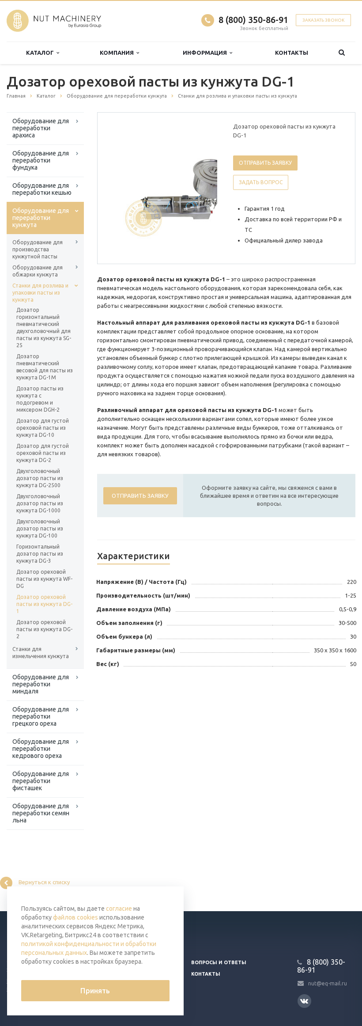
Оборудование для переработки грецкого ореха (40, 716)
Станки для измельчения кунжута (40, 652)
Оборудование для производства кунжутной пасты (37, 249)
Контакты (291, 52)
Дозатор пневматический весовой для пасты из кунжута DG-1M (44, 366)
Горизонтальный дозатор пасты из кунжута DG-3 (39, 554)
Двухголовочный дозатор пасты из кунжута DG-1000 (39, 503)
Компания (118, 52)
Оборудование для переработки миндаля (40, 684)
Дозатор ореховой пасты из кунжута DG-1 (44, 604)
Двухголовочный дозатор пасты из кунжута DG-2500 (39, 478)
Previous (122, 188)
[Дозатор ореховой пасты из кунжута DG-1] (178, 189)
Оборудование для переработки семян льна (40, 813)
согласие (119, 908)
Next (204, 188)
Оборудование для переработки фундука (40, 160)
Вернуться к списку (44, 882)
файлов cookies (75, 917)
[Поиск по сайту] (341, 53)
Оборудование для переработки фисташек (40, 780)
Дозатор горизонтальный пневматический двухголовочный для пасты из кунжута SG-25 (43, 327)
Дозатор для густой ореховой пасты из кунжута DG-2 (42, 453)
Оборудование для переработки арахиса (40, 128)
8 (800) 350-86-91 (253, 20)
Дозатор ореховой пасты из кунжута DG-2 (44, 629)
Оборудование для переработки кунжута (40, 217)
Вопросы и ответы (218, 962)
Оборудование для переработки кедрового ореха (40, 748)
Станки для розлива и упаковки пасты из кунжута (40, 293)
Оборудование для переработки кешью (42, 189)
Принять (95, 991)
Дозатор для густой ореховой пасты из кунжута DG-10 (42, 428)
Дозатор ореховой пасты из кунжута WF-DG (44, 579)
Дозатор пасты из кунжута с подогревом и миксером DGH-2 (40, 399)
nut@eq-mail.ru (327, 983)
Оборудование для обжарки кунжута (37, 271)
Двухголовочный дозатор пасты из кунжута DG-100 (39, 528)
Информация (206, 52)
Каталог (41, 52)
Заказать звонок (323, 20)
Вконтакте (304, 1001)
